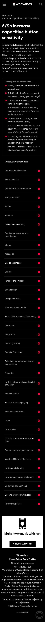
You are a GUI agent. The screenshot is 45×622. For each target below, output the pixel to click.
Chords (8, 245)
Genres (8, 272)
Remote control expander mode (19, 450)
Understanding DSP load (16, 486)
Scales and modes (13, 263)
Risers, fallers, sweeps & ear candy (20, 317)
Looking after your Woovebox (18, 495)
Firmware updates (13, 504)
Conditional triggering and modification (16, 234)
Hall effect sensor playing (16, 403)
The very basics (12, 180)
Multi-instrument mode (15, 308)
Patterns (9, 215)
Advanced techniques (14, 412)
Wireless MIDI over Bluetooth (18, 459)
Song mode (10, 334)
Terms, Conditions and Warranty (23, 86)
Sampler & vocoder (13, 352)
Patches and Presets (14, 281)
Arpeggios (9, 254)
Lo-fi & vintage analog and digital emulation (20, 383)
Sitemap (26, 603)
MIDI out (11, 119)
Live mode (9, 325)
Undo (7, 420)
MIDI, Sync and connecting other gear (19, 439)
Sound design (11, 290)
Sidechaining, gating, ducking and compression (20, 362)
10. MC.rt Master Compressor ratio (24, 93)
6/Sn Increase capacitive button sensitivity (20, 32)
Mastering (9, 373)
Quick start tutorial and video (18, 189)
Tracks (8, 206)
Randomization (12, 394)
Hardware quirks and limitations (19, 477)
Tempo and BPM (12, 198)
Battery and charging (14, 468)
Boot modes (8, 16)
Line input (12, 101)
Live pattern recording (15, 224)
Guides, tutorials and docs (16, 162)
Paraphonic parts (12, 299)
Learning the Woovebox (15, 171)
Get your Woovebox (22, 544)
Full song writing (12, 343)
